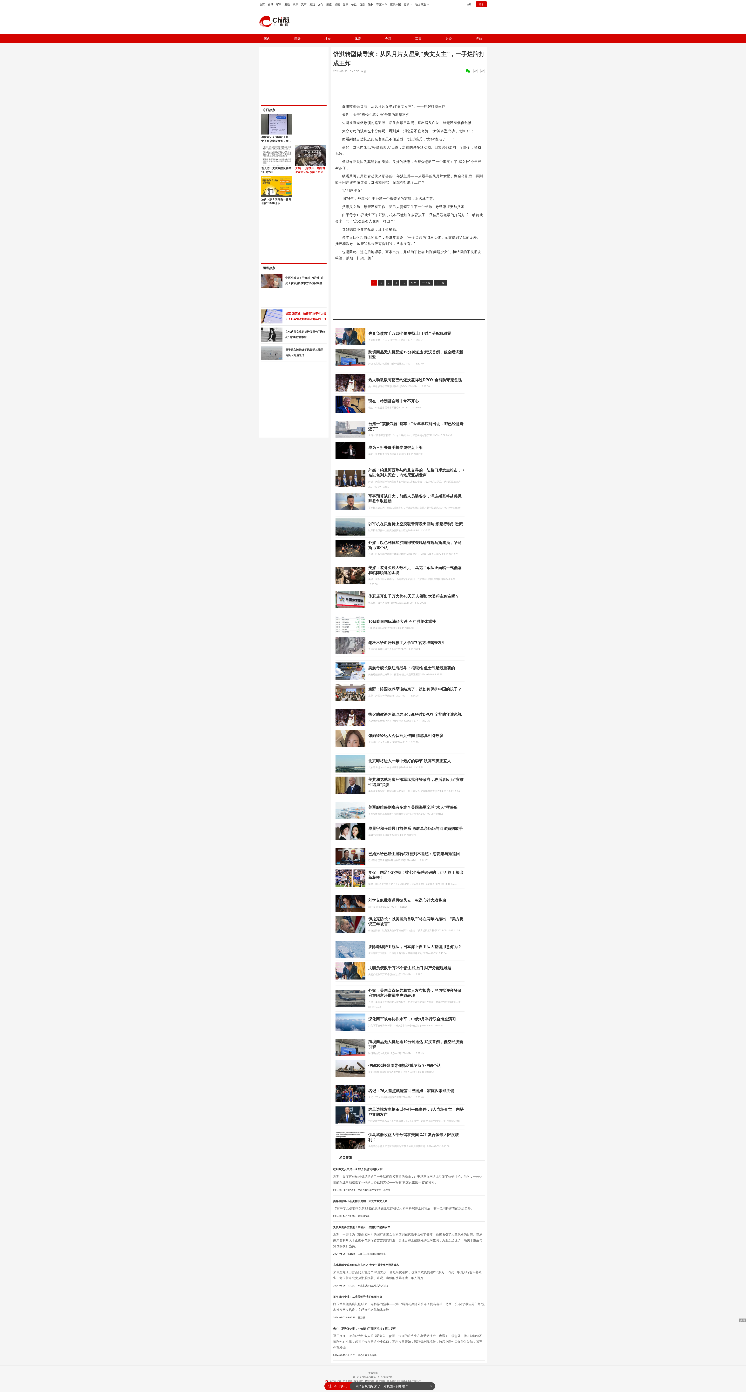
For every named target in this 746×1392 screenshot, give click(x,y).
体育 (358, 38)
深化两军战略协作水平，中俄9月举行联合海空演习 (412, 1018)
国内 (267, 38)
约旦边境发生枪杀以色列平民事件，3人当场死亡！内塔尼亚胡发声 (416, 1111)
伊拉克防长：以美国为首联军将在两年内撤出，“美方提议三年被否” (416, 921)
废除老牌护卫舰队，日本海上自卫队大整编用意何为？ (415, 946)
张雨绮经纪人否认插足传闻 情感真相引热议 (405, 735)
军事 (278, 4)
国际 (297, 38)
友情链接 (403, 1381)
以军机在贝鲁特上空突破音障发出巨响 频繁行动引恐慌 (415, 523)
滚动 (479, 38)
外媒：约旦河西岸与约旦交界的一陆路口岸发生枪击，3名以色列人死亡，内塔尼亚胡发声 (416, 472)
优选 (362, 4)
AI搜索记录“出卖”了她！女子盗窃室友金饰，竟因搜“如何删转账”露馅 (276, 141)
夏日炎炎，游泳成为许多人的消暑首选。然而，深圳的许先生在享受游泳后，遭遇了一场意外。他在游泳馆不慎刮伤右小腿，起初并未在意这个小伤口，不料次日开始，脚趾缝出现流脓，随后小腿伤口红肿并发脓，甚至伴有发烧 (407, 1341)
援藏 (329, 4)
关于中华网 (335, 1381)
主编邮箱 (373, 1373)
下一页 (441, 283)
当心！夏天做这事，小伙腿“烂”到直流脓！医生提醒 (364, 1328)
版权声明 (380, 1381)
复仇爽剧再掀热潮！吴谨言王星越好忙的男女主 (361, 1227)
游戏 (312, 4)
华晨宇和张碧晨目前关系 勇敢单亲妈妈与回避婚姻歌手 (415, 828)
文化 (320, 4)
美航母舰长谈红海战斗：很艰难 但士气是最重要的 (411, 667)
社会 (327, 38)
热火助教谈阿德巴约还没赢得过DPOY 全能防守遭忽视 (415, 379)
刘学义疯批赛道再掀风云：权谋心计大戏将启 (407, 900)
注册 (469, 4)
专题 (388, 38)
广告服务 (347, 1381)
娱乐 (295, 4)
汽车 (304, 4)
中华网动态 (415, 1381)
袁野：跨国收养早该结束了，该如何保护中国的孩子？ (415, 689)
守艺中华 (381, 4)
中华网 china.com (275, 21)
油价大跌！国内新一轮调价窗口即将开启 (276, 201)
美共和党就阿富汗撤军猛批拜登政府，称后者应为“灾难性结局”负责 (416, 781)
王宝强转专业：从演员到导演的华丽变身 (357, 1297)
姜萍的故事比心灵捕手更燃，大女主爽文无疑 (360, 1201)
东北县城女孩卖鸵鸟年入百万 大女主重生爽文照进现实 (366, 1265)
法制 (370, 4)
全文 (413, 283)
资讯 (270, 4)
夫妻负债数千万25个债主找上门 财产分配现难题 (409, 333)
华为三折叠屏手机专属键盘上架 (395, 447)
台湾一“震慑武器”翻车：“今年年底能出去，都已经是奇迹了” (416, 426)
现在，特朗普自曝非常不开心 (393, 401)
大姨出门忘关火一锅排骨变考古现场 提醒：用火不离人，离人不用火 (310, 172)
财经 (287, 4)
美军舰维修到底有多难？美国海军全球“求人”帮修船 (413, 807)
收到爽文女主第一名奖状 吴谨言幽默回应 (358, 1169)
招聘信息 (369, 1381)
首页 (262, 4)
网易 (363, 71)
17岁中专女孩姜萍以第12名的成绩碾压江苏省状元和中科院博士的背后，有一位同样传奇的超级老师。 (403, 1208)
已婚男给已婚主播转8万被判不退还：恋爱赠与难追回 (414, 853)
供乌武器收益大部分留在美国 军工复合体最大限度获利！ (413, 1137)
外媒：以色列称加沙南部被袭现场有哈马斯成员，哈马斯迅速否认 (415, 544)
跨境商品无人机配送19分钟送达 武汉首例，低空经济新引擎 (415, 354)
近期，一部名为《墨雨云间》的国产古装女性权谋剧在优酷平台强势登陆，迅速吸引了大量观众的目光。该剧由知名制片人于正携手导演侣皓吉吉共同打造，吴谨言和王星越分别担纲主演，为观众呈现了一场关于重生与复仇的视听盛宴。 (407, 1240)
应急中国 (395, 4)
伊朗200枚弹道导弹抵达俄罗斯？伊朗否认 (404, 1065)
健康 (345, 4)
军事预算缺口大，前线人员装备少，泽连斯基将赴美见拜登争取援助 (415, 498)
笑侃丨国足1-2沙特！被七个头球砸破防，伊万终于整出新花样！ (415, 874)
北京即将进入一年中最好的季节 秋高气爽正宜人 (409, 760)
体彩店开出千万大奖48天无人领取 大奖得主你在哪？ (413, 596)
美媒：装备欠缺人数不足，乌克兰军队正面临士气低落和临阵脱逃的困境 (415, 569)
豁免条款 (392, 1381)
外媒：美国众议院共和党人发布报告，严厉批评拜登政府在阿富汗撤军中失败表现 (415, 992)
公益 (354, 4)
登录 (481, 4)
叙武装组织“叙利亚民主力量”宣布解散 (381, 1386)
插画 (337, 4)
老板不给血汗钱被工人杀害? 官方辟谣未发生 (407, 642)
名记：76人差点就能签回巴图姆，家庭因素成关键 (411, 1090)
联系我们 (358, 1381)
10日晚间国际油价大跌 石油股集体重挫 (402, 621)
